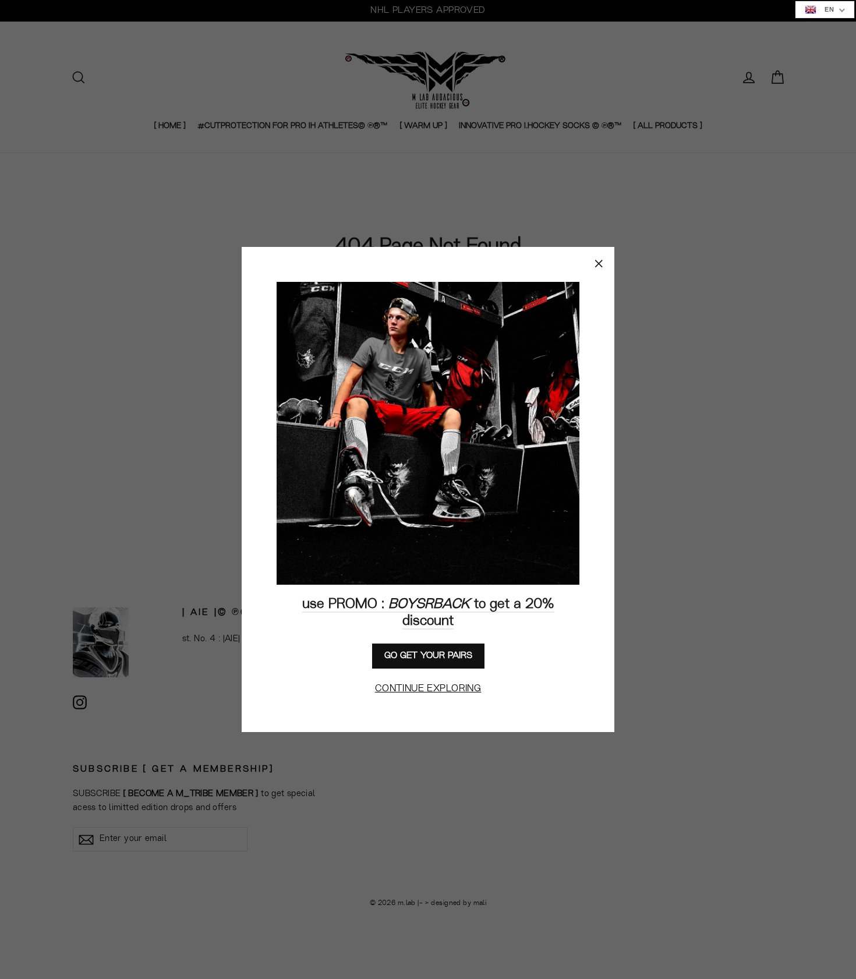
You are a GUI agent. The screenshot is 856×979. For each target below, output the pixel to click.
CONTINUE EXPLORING (428, 689)
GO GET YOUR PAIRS (428, 655)
